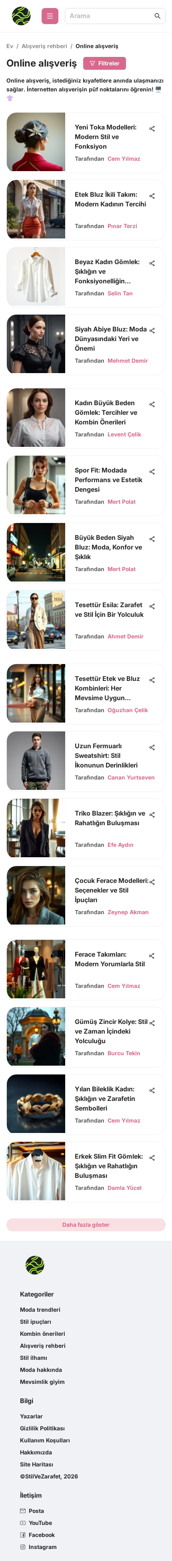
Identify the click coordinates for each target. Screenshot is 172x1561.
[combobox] (111, 16)
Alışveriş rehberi (44, 45)
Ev (9, 45)
